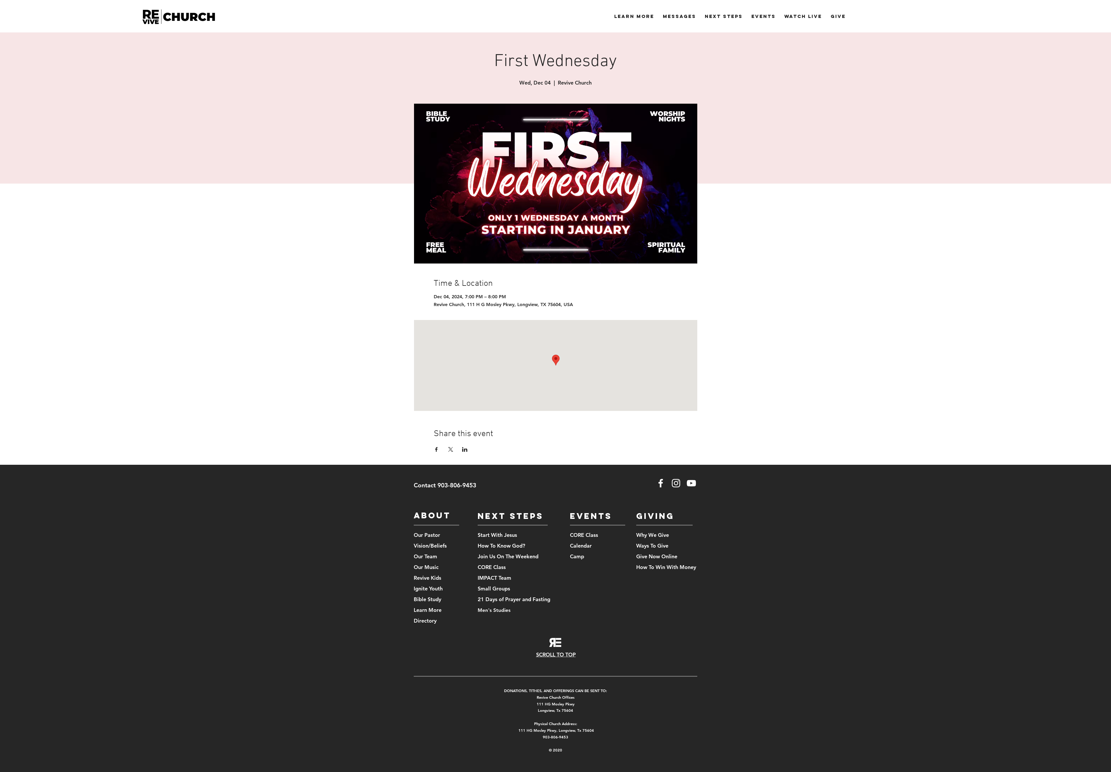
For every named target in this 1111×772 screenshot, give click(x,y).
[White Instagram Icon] (676, 483)
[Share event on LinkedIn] (465, 449)
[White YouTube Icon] (691, 483)
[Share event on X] (450, 449)
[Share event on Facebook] (436, 449)
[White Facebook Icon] (660, 483)
